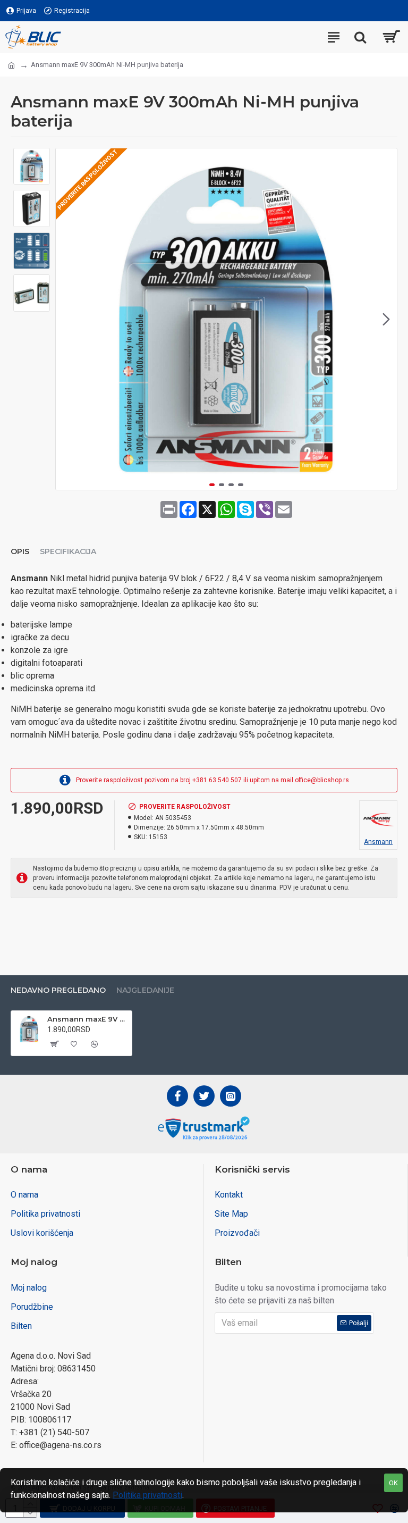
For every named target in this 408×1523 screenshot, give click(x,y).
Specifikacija (68, 551)
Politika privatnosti (147, 1495)
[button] (66, 319)
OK (393, 1483)
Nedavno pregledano (58, 990)
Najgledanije (145, 990)
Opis (20, 551)
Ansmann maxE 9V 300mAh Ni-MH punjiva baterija (87, 1019)
